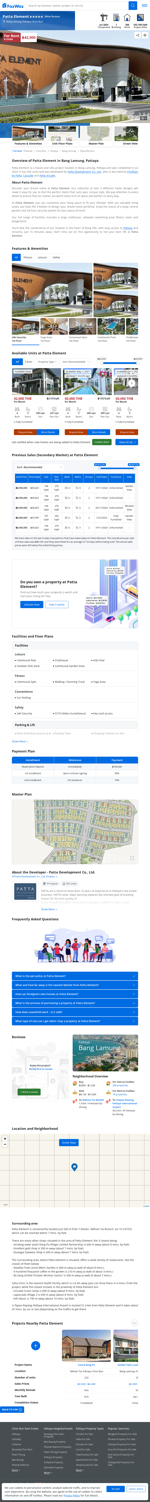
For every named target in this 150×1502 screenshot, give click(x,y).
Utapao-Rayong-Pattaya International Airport (124, 1103)
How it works (57, 604)
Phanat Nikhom (20, 1465)
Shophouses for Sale (87, 1465)
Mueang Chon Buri (22, 1449)
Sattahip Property (53, 1467)
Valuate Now (32, 604)
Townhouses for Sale (87, 1454)
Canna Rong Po (86, 1364)
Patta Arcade (48, 175)
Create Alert (102, 442)
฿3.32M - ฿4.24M (86, 1384)
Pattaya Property (53, 1457)
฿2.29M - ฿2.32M (138, 1384)
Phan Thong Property (55, 1452)
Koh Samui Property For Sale (121, 1456)
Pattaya (127, 228)
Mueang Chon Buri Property (54, 1435)
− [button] (5, 1144)
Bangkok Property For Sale (122, 1434)
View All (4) (125, 442)
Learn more (136, 1489)
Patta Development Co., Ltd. (85, 171)
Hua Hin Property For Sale (122, 1449)
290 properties (120, 1085)
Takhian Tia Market (93, 1099)
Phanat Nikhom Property (57, 1446)
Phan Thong (18, 1454)
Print (145, 35)
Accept (116, 1489)
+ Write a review (29, 1092)
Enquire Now (25, 432)
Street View (69, 1142)
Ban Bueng (18, 1459)
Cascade (28, 175)
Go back (17, 150)
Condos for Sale (84, 1434)
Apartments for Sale (87, 1459)
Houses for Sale (84, 1444)
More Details (48, 432)
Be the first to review (40, 1069)
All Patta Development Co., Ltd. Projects (33, 876)
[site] (13, 5)
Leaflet (146, 1205)
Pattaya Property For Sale (122, 1444)
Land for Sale (83, 1449)
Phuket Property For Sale (121, 1439)
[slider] (101, 363)
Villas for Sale (83, 1439)
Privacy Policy (72, 1495)
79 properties (119, 1094)
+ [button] (5, 1138)
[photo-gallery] (75, 832)
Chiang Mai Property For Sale (121, 1464)
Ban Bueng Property (55, 1441)
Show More (19, 741)
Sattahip (16, 1439)
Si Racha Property (53, 1462)
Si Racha (16, 1444)
